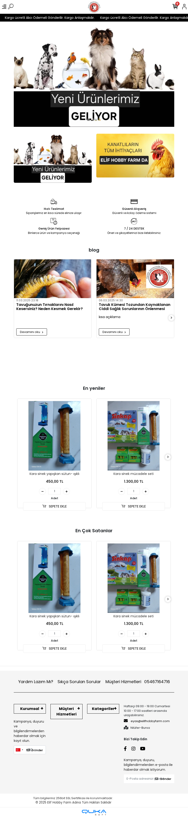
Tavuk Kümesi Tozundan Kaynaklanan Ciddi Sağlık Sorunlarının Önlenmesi (134, 307)
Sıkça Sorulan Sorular (79, 681)
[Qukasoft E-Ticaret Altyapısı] (94, 812)
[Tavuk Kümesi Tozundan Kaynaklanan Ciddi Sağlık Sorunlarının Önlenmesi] (135, 278)
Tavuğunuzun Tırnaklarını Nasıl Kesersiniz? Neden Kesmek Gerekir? (49, 307)
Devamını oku (30, 332)
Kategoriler (103, 708)
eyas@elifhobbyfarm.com (150, 721)
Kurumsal (29, 708)
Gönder (37, 750)
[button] (18, 76)
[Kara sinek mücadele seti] (133, 436)
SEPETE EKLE (57, 506)
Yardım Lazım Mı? (35, 681)
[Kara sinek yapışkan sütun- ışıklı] (54, 436)
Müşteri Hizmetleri (137, 681)
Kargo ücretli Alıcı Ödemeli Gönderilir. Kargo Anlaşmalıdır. (136, 17)
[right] (171, 318)
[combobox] (19, 750)
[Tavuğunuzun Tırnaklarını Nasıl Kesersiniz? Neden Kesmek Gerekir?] (52, 278)
